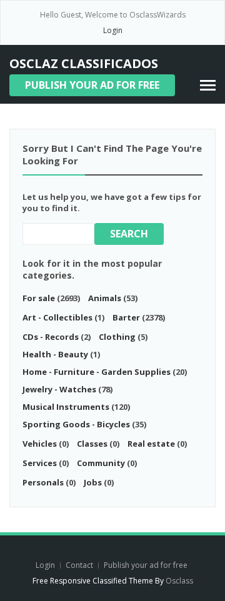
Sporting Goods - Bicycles (76, 424)
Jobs (93, 482)
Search (129, 234)
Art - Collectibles (57, 317)
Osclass (179, 580)
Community (101, 463)
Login (112, 30)
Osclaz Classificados (83, 63)
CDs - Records (50, 336)
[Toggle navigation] (208, 85)
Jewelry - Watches (59, 389)
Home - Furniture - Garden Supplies (96, 371)
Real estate (151, 443)
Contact (80, 565)
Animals (104, 298)
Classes (92, 443)
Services (39, 463)
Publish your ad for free (92, 85)
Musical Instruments (65, 406)
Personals (43, 482)
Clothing (117, 336)
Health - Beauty (55, 354)
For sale (38, 298)
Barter (126, 317)
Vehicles (39, 443)
